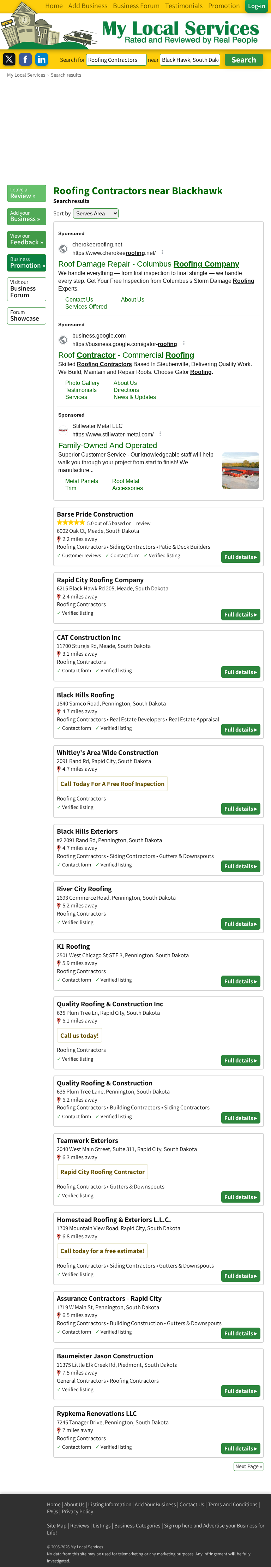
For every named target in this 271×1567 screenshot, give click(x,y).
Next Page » (248, 1466)
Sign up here (178, 1525)
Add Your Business (155, 1504)
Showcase (24, 315)
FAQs (52, 1511)
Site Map (57, 1525)
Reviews (79, 1525)
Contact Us (192, 1504)
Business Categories (137, 1525)
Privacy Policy (77, 1511)
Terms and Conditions (233, 1504)
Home (54, 1504)
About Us (74, 1504)
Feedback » (26, 239)
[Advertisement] (135, 131)
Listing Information (109, 1504)
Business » (25, 216)
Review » (22, 193)
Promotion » (27, 262)
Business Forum (23, 288)
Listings (102, 1525)
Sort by (62, 213)
